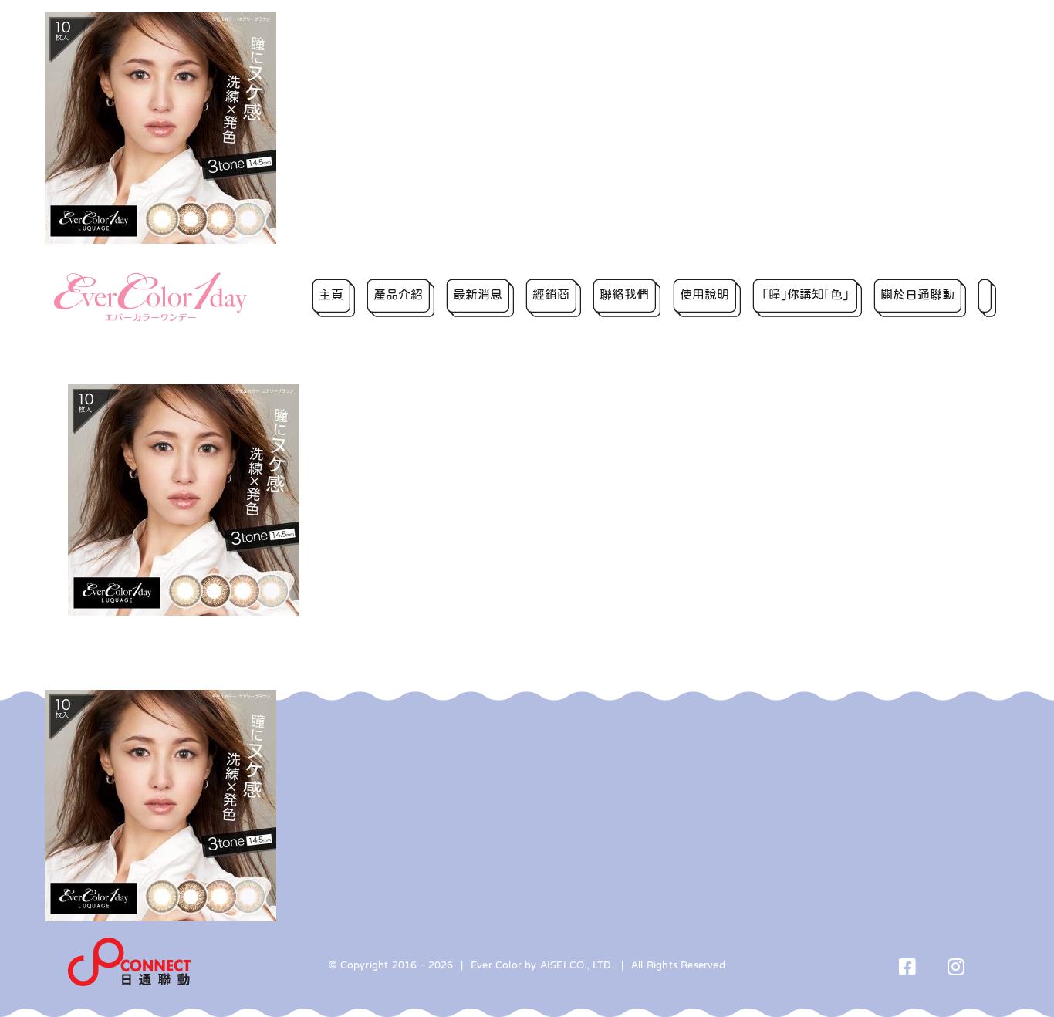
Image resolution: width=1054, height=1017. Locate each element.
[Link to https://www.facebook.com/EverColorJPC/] (908, 966)
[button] (987, 297)
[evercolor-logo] (150, 278)
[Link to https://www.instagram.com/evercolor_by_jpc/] (956, 966)
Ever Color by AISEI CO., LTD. (542, 965)
